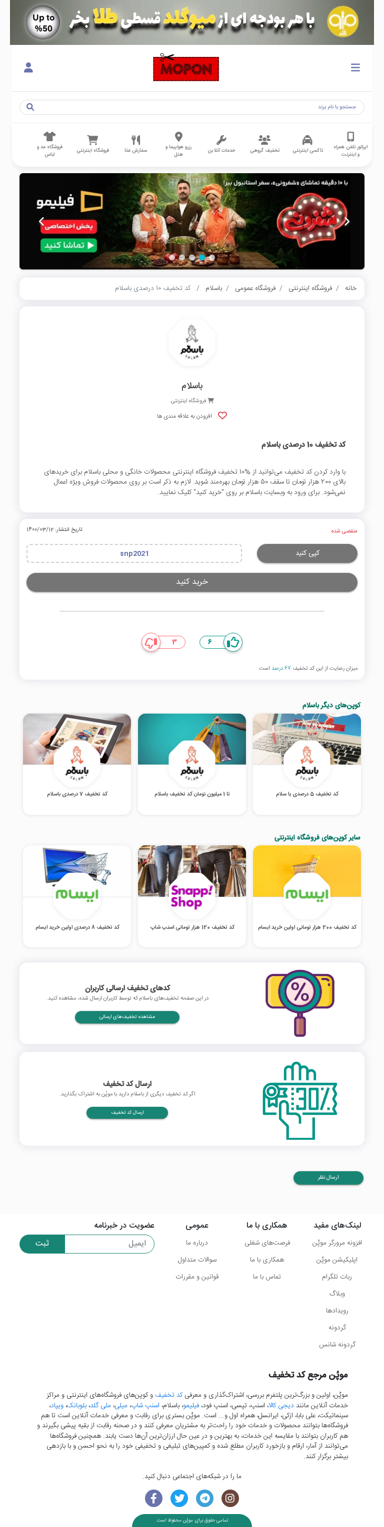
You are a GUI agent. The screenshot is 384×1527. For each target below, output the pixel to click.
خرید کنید (192, 582)
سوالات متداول (197, 1260)
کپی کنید (308, 553)
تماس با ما (267, 1277)
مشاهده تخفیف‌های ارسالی (127, 1017)
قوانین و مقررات (197, 1277)
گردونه (337, 1327)
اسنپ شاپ (145, 1405)
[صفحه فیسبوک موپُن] (153, 1498)
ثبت (42, 1244)
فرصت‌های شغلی (267, 1243)
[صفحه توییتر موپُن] (179, 1498)
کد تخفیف (168, 1395)
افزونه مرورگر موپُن (337, 1243)
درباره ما (197, 1243)
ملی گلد (100, 1405)
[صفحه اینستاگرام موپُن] (230, 1498)
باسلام (214, 288)
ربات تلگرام (337, 1277)
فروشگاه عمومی (255, 288)
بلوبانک (76, 1405)
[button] (212, 257)
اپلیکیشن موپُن (337, 1260)
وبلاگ (337, 1293)
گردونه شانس (337, 1344)
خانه (350, 288)
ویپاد (57, 1405)
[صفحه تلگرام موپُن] (205, 1498)
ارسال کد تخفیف (127, 1113)
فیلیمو (191, 1405)
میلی (121, 1405)
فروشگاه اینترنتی (310, 288)
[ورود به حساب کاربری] (28, 68)
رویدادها (337, 1310)
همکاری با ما (267, 1260)
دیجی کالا (281, 1405)
